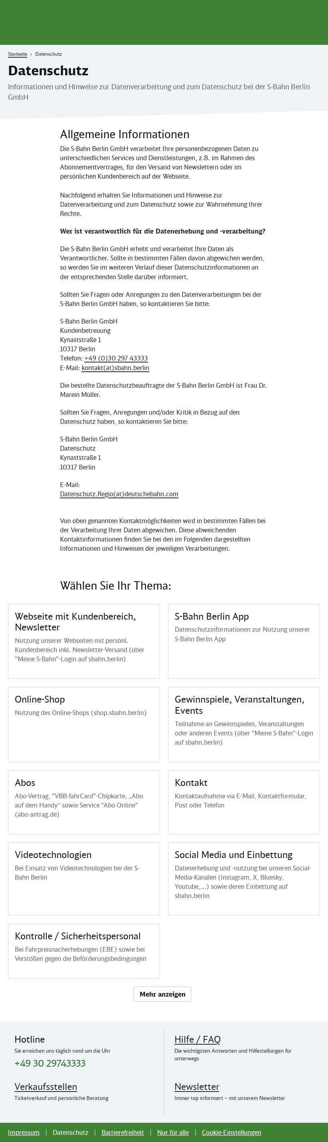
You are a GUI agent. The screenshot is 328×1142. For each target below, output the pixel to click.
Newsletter (196, 1086)
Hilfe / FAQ (197, 1039)
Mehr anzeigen (163, 994)
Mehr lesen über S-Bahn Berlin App (244, 641)
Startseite (17, 54)
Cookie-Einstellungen (231, 1132)
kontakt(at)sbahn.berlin (115, 368)
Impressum (24, 1132)
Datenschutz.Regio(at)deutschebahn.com (119, 494)
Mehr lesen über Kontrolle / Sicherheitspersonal (84, 951)
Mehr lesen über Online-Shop (84, 724)
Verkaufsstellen (45, 1086)
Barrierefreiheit (123, 1132)
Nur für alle (173, 1132)
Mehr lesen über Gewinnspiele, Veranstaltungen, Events (244, 724)
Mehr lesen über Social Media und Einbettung (244, 879)
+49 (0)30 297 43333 (116, 358)
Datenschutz (70, 1132)
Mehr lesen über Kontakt (244, 802)
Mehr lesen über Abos (84, 802)
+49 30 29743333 (50, 1063)
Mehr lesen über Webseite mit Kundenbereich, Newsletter (84, 641)
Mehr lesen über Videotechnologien (84, 879)
